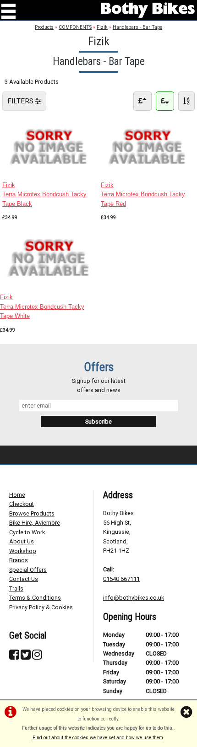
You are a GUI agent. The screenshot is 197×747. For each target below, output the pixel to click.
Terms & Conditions (35, 597)
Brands (18, 560)
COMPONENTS (75, 27)
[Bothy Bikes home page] (148, 10)
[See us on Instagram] (37, 656)
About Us (21, 541)
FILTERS (21, 101)
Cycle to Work (27, 532)
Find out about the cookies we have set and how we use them (98, 738)
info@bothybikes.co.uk (133, 597)
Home (17, 494)
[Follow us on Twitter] (26, 656)
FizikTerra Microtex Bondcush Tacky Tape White (42, 306)
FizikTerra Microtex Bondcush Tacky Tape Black (44, 194)
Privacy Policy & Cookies (41, 607)
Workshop (22, 551)
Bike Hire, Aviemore (34, 522)
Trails (16, 588)
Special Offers (28, 569)
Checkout (21, 503)
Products (44, 27)
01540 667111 (121, 578)
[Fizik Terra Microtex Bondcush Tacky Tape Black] (49, 170)
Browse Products (32, 513)
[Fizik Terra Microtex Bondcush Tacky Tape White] (49, 283)
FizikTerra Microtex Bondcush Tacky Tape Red (143, 194)
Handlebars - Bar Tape (137, 27)
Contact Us (23, 578)
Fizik (102, 27)
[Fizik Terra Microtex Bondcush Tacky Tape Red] (147, 170)
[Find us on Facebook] (14, 656)
